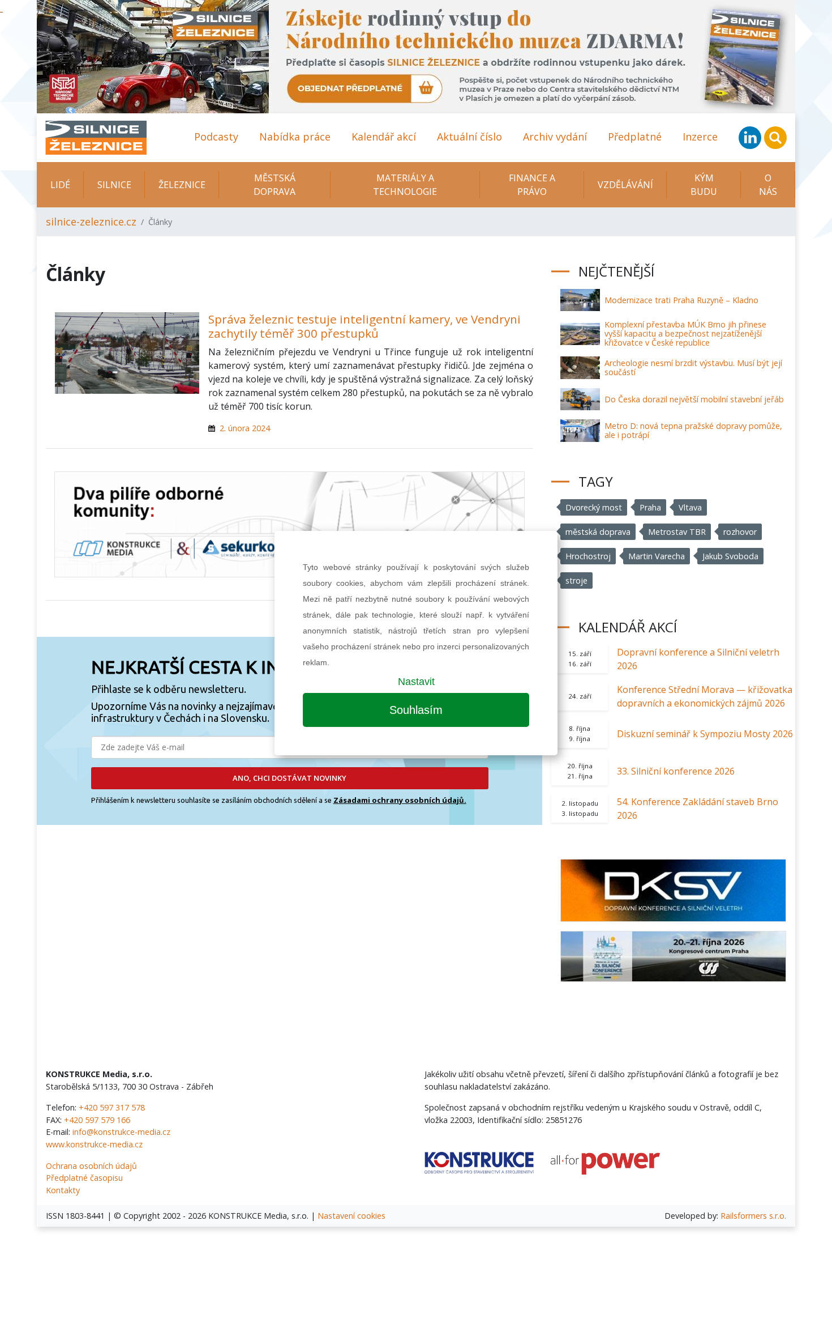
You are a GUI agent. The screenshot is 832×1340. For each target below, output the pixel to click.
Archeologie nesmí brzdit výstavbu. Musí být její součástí (693, 367)
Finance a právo (532, 185)
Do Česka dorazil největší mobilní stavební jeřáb (694, 399)
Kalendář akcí (383, 136)
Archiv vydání (555, 136)
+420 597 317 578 (112, 1107)
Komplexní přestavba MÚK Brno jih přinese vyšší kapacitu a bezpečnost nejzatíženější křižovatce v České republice (685, 333)
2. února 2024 (245, 428)
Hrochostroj (588, 556)
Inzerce (700, 136)
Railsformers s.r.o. (753, 1215)
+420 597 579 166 (97, 1119)
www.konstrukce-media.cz (94, 1144)
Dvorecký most (593, 507)
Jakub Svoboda (730, 556)
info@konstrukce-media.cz (121, 1131)
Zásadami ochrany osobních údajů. (399, 800)
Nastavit (416, 681)
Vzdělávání (625, 184)
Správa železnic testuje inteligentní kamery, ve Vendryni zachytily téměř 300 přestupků (364, 326)
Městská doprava (274, 185)
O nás (768, 185)
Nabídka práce (295, 136)
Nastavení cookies (351, 1215)
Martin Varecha (656, 556)
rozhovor (740, 531)
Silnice (114, 184)
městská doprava (598, 531)
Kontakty (63, 1190)
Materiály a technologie (405, 185)
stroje (576, 580)
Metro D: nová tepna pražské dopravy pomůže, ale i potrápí (693, 430)
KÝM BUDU (704, 185)
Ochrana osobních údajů (91, 1165)
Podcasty (216, 136)
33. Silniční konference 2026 (676, 771)
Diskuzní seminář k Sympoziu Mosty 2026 (705, 734)
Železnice (181, 184)
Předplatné (635, 136)
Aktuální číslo (469, 136)
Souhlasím (416, 710)
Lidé (60, 184)
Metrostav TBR (677, 531)
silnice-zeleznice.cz (91, 221)
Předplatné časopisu (84, 1177)
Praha (650, 507)
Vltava (690, 507)
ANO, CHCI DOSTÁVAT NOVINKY (289, 778)
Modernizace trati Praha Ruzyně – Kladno (681, 300)
